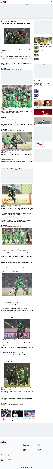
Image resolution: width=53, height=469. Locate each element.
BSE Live (2, 455)
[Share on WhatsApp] (21, 467)
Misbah (2, 226)
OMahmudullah (10, 226)
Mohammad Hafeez (4, 168)
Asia (13, 317)
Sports (39, 446)
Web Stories (36, 98)
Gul (18, 361)
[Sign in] (51, 2)
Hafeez (2, 271)
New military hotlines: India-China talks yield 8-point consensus (43, 84)
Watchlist (2, 459)
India (22, 404)
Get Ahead (39, 449)
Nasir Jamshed (5, 226)
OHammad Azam (6, 271)
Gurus (39, 450)
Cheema (12, 361)
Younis (14, 226)
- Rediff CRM (24, 449)
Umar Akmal (11, 271)
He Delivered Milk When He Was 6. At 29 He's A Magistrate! (43, 86)
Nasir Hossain (8, 361)
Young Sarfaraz (16, 168)
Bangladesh (8, 69)
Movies (39, 445)
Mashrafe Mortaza (10, 168)
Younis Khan (7, 317)
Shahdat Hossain (3, 130)
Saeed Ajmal (15, 404)
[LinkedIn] (31, 467)
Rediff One (24, 444)
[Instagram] (27, 467)
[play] (43, 103)
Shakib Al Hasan (3, 69)
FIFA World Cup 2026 (38, 147)
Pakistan (11, 69)
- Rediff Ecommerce (25, 446)
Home (1, 21)
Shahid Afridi (21, 130)
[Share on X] (23, 467)
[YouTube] (29, 467)
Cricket (4, 21)
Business (39, 444)
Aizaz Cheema (19, 69)
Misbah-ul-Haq (18, 226)
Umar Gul (10, 317)
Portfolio (2, 460)
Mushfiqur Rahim (10, 404)
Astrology (39, 451)
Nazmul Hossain (22, 168)
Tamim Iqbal (15, 69)
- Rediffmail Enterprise (26, 445)
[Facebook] (25, 467)
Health (8, 455)
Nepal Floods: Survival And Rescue (41, 81)
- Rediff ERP (24, 450)
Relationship (9, 459)
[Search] (49, 2)
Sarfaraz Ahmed (16, 130)
